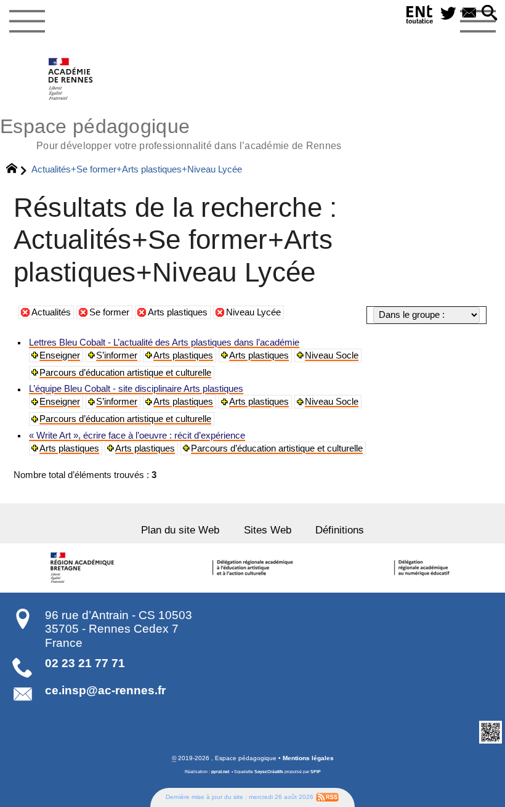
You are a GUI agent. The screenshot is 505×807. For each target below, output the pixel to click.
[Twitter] (448, 14)
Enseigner (59, 355)
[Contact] (469, 14)
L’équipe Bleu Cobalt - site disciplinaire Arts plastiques (136, 389)
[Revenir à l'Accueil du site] (17, 170)
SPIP (315, 771)
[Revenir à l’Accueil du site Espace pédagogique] (71, 79)
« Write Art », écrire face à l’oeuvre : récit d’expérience (137, 435)
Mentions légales (308, 758)
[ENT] (420, 16)
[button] (489, 14)
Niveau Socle (331, 355)
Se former (109, 312)
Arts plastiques (178, 312)
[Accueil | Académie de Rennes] (84, 568)
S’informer (116, 355)
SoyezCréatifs (268, 771)
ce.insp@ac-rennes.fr (105, 690)
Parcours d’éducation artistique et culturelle (125, 373)
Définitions (339, 530)
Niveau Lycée (253, 312)
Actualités (51, 312)
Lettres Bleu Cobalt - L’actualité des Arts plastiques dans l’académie (164, 342)
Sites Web (267, 530)
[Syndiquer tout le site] (327, 796)
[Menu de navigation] (27, 21)
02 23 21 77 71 (85, 663)
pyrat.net (220, 771)
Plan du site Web (180, 530)
